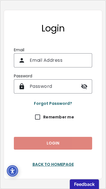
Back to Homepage (53, 164)
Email (19, 50)
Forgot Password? (53, 103)
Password (23, 76)
